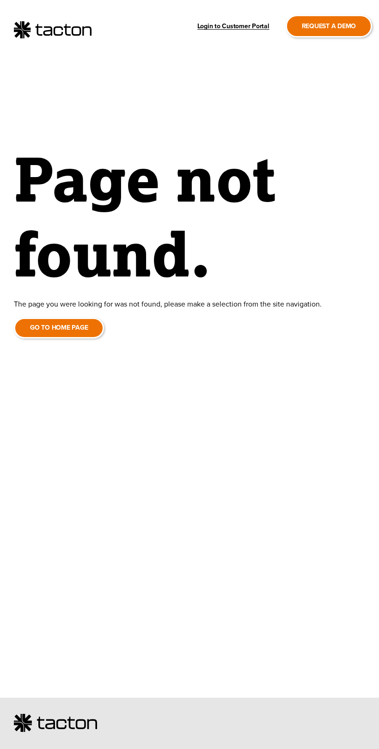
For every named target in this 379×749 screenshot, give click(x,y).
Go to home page (59, 327)
